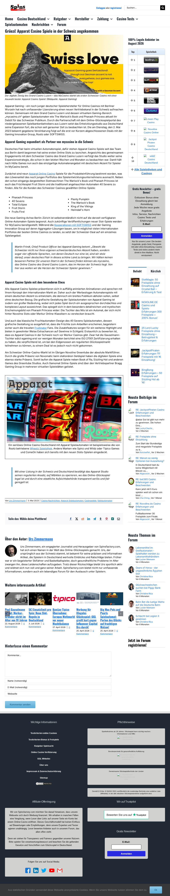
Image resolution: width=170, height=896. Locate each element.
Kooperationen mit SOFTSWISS (72, 225)
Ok (155, 890)
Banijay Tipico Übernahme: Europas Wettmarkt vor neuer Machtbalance (64, 616)
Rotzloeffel (145, 452)
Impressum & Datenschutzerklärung (44, 771)
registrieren (115, 7)
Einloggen (100, 7)
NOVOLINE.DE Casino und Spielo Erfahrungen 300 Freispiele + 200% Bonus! (152, 310)
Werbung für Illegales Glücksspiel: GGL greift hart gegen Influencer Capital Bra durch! (86, 618)
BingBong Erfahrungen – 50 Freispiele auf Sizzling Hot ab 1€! (152, 376)
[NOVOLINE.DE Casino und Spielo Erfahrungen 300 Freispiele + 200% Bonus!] (135, 302)
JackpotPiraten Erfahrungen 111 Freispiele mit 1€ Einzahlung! (151, 355)
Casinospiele (90, 500)
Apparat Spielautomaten (72, 500)
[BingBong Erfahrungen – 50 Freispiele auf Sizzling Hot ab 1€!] (135, 370)
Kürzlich (156, 271)
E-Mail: (147, 224)
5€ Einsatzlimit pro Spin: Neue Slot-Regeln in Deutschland (40, 614)
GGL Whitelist (43, 759)
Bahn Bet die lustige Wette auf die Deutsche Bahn (150, 603)
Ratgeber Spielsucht (43, 746)
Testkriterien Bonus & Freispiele (44, 740)
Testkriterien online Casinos (44, 733)
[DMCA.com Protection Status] (44, 783)
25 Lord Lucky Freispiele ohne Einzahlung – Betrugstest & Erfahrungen (151, 334)
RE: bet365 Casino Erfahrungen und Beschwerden (146, 482)
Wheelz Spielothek (41, 448)
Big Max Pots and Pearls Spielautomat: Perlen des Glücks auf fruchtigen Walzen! (110, 618)
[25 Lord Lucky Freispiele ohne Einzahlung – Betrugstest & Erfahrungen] (135, 328)
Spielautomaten (104, 500)
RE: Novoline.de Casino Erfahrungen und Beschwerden (148, 506)
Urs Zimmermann (17, 500)
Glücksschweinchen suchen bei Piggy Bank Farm (148, 587)
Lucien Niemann (147, 559)
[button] (7, 613)
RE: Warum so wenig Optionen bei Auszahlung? (150, 459)
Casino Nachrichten (50, 500)
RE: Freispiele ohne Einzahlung (146, 438)
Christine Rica (146, 576)
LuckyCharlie (146, 428)
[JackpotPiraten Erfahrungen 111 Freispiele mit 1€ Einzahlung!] (135, 350)
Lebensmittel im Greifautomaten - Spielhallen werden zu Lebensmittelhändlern (147, 552)
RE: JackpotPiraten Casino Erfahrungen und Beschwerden (150, 412)
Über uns (44, 765)
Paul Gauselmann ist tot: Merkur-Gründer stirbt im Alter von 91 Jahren (16, 614)
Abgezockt (145, 473)
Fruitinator (41, 327)
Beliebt (137, 271)
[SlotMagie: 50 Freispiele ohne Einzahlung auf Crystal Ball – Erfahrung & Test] (135, 279)
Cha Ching (144, 498)
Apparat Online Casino (42, 173)
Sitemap (44, 778)
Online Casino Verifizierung (43, 752)
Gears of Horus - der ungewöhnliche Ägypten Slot (149, 570)
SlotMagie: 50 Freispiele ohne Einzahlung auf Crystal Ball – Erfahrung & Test (152, 286)
